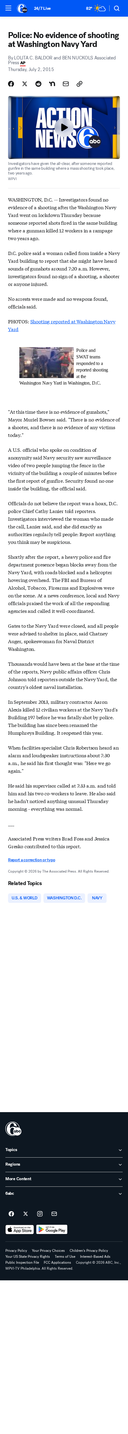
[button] (8, 8)
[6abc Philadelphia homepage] (22, 8)
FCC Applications (57, 1262)
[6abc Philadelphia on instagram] (40, 1214)
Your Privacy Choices (48, 1250)
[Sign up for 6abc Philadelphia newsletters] (54, 1214)
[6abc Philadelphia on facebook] (11, 1214)
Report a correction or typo (31, 860)
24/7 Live (42, 8)
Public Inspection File (22, 1262)
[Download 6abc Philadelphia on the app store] (19, 1229)
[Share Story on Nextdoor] (52, 84)
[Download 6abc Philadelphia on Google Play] (52, 1229)
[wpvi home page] (13, 1129)
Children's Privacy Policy (89, 1250)
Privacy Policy (16, 1250)
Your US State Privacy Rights (27, 1256)
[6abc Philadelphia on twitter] (26, 1214)
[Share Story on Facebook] (11, 84)
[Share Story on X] (25, 84)
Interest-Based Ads (95, 1256)
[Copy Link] (79, 84)
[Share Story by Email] (66, 84)
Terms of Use (65, 1256)
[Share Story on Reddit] (38, 84)
